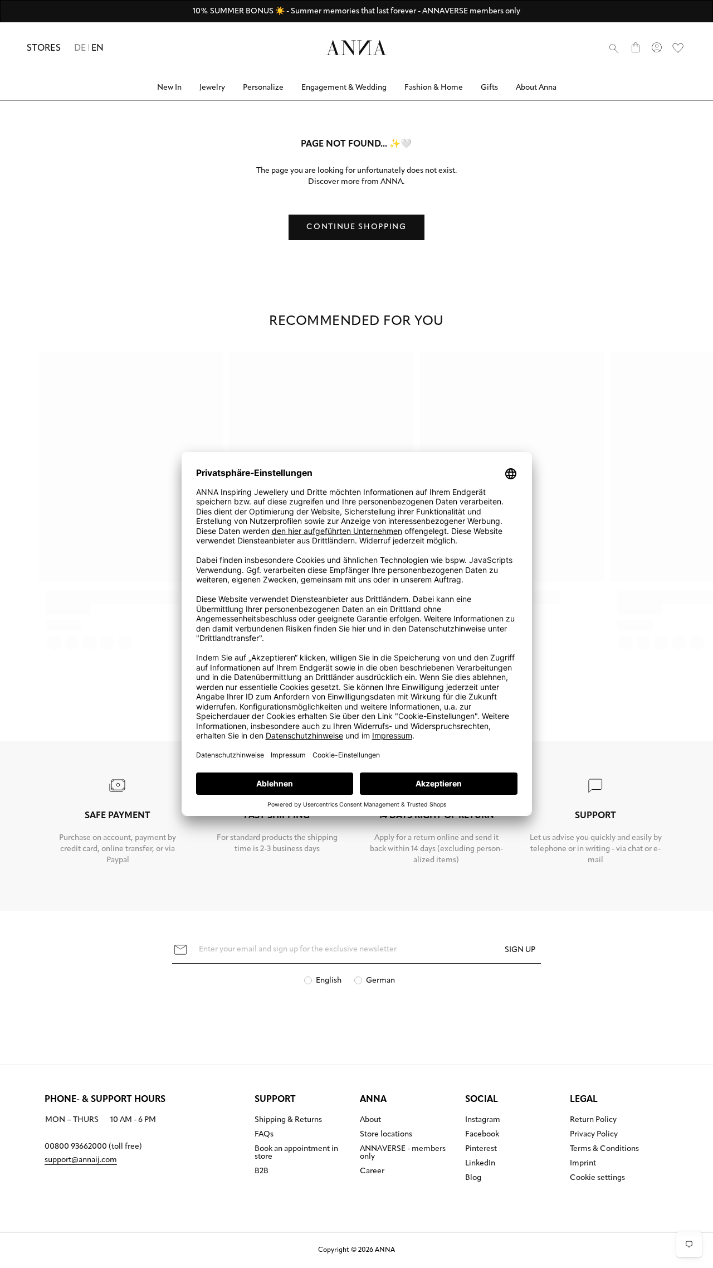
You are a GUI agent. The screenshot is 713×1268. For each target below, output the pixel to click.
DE (80, 48)
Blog (473, 1178)
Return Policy (593, 1120)
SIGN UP (520, 950)
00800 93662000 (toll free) (93, 1147)
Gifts (489, 88)
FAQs (264, 1135)
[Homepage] (356, 47)
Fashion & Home (433, 88)
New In (169, 88)
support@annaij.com (81, 1160)
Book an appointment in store (296, 1153)
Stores (44, 48)
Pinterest (481, 1149)
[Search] (614, 48)
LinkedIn (480, 1164)
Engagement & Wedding (344, 88)
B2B (261, 1171)
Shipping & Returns (288, 1120)
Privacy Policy (594, 1135)
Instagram (482, 1120)
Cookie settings (597, 1178)
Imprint (583, 1164)
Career (372, 1171)
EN (97, 48)
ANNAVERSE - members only (403, 1153)
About (370, 1120)
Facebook (482, 1135)
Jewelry (212, 88)
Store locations (386, 1135)
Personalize (263, 88)
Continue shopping (356, 227)
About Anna (536, 88)
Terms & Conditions (604, 1149)
